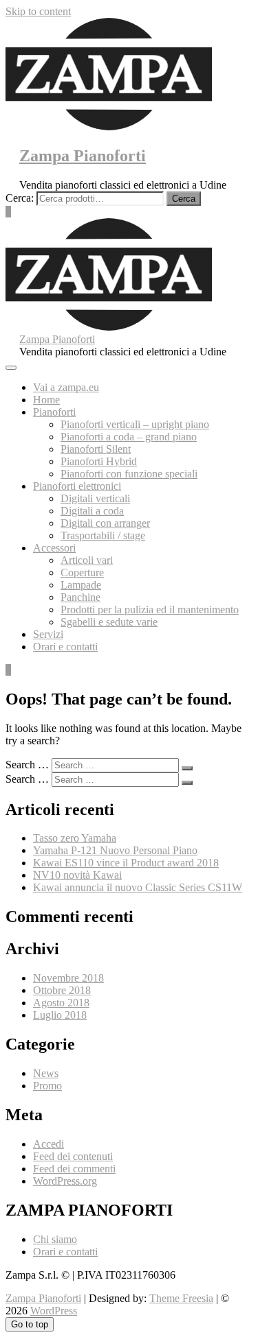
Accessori (54, 548)
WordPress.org (65, 1181)
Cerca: (20, 198)
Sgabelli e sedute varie (109, 622)
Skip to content (38, 11)
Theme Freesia (181, 1298)
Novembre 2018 (68, 978)
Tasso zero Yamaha (74, 838)
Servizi (48, 634)
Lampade (81, 585)
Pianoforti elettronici (77, 486)
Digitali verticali (95, 498)
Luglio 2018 (60, 1015)
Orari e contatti (65, 646)
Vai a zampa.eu (66, 387)
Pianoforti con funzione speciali (129, 474)
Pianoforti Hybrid (99, 461)
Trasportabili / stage (103, 535)
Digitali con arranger (105, 523)
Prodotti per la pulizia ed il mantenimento (150, 609)
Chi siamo (55, 1239)
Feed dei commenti (74, 1168)
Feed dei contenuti (73, 1156)
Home (46, 399)
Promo (47, 1085)
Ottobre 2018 (62, 990)
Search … (27, 764)
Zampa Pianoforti (82, 156)
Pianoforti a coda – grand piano (129, 436)
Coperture (82, 572)
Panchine (80, 597)
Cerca (183, 198)
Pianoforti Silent (96, 449)
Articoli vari (87, 560)
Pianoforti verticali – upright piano (135, 424)
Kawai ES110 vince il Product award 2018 (126, 862)
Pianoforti (54, 412)
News (45, 1073)
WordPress (53, 1310)
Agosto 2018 (61, 1002)
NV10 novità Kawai (77, 875)
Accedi (48, 1144)
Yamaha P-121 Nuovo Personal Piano (115, 850)
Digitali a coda (92, 511)
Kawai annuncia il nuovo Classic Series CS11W (137, 887)
